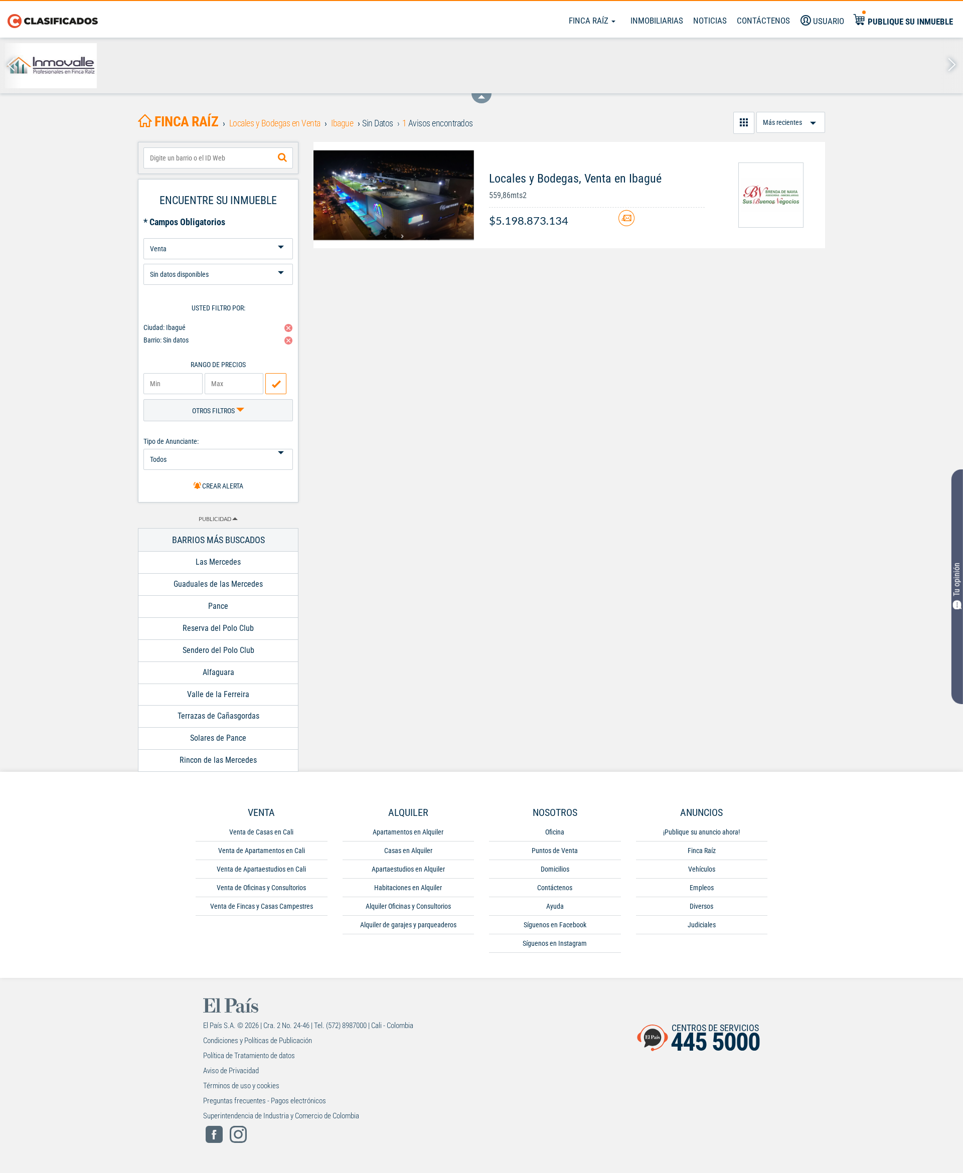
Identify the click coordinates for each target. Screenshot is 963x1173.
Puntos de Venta (555, 851)
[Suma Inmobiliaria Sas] (816, 65)
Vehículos (701, 869)
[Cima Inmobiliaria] (912, 65)
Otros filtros (214, 411)
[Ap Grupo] (242, 65)
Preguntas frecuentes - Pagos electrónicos (264, 1100)
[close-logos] (481, 93)
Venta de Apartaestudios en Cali (261, 869)
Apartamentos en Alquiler (408, 832)
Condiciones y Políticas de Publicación (257, 1040)
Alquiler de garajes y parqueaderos (408, 925)
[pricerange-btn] (275, 383)
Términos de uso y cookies (241, 1085)
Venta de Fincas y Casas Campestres (261, 906)
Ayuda (555, 906)
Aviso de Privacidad (231, 1070)
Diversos (701, 906)
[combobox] (218, 158)
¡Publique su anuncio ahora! (701, 832)
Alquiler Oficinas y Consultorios (408, 906)
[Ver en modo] (743, 123)
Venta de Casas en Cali (261, 832)
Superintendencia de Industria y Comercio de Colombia (281, 1115)
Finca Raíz (589, 21)
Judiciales (702, 925)
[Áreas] (338, 65)
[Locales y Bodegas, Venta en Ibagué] (393, 195)
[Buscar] (282, 158)
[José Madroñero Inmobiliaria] (529, 65)
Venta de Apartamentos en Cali (261, 851)
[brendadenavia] (771, 195)
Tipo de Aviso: (218, 260)
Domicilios (555, 869)
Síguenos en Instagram (555, 943)
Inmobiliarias (656, 21)
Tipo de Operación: (218, 234)
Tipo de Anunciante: (171, 441)
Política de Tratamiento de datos (249, 1055)
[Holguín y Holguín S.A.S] (625, 65)
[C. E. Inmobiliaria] (720, 65)
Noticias (710, 21)
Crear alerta (222, 486)
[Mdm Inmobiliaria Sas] (147, 65)
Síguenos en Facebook (555, 925)
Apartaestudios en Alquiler (408, 869)
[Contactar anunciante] (626, 222)
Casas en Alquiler (408, 851)
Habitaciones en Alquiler (408, 888)
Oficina (554, 832)
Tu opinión (956, 579)
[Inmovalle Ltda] (51, 65)
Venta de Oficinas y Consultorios (261, 888)
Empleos (702, 888)
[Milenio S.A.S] (433, 65)
